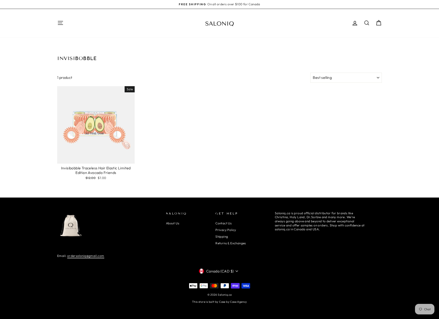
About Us (172, 223)
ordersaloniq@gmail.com (85, 256)
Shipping (221, 236)
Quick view (96, 159)
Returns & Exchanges (230, 243)
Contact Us (223, 223)
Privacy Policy (225, 230)
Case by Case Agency (233, 301)
